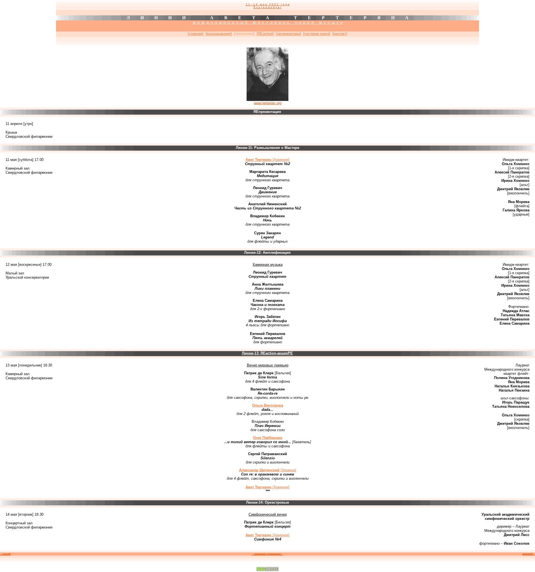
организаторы (288, 34)
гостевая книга (316, 34)
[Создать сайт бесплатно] (267, 569)
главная (195, 34)
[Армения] (267, 160)
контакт (340, 34)
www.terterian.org (267, 103)
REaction (265, 34)
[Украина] (267, 470)
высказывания (219, 34)
